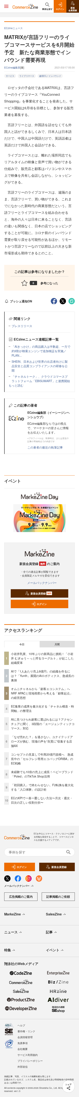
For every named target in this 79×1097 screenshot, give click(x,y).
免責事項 (22, 1043)
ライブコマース (26, 75)
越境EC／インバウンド (50, 75)
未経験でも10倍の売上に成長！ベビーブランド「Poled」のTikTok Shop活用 (42, 774)
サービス (10, 75)
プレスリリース (22, 326)
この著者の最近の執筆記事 (45, 447)
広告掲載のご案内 (21, 896)
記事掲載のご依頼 (58, 896)
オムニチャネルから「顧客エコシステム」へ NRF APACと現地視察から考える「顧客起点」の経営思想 (42, 693)
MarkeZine (12, 914)
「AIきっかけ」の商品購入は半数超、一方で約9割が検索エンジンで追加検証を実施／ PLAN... (41, 350)
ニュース (11, 932)
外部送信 (22, 1066)
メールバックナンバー (42, 583)
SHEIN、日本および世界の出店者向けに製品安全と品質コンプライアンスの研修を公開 (40, 365)
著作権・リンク (26, 1031)
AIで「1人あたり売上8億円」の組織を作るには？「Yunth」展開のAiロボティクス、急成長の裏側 (42, 675)
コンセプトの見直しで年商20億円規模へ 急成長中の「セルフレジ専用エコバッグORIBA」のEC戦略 (42, 758)
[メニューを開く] (6, 6)
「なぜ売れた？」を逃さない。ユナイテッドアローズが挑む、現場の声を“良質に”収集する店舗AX (42, 741)
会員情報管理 (25, 1037)
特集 (7, 949)
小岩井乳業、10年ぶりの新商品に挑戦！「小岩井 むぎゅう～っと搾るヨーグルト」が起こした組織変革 (42, 658)
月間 (57, 644)
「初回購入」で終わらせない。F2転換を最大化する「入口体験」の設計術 (42, 787)
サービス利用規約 (27, 1055)
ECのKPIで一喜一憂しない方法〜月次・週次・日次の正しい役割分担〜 (42, 800)
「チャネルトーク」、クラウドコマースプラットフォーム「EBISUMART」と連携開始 (41, 378)
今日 (21, 644)
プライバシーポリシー (30, 1060)
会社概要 (22, 1049)
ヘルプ (21, 1025)
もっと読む (16, 385)
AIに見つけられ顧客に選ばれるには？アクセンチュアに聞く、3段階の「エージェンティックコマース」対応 (43, 723)
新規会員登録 (41, 593)
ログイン (42, 604)
